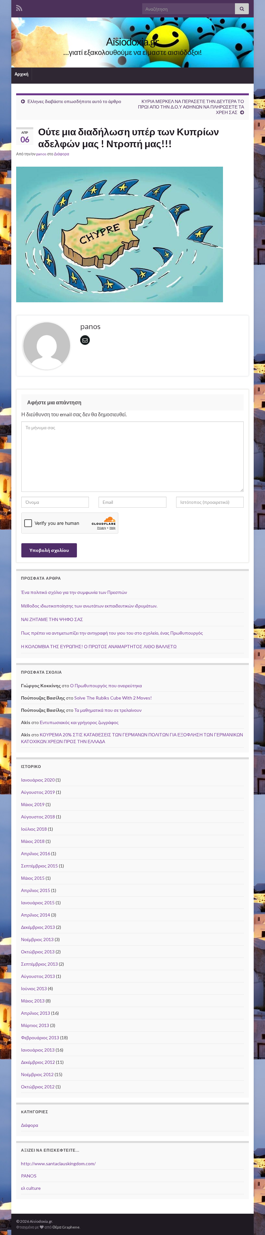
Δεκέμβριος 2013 (38, 927)
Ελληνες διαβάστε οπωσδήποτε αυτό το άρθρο (74, 101)
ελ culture (31, 1188)
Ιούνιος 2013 (34, 988)
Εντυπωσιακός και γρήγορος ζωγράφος (79, 722)
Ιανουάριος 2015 (38, 902)
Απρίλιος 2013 (35, 1013)
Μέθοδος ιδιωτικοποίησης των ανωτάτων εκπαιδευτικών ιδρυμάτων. (89, 605)
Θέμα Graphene (66, 1227)
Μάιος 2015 (33, 878)
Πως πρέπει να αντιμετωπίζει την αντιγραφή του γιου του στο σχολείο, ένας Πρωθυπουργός (112, 633)
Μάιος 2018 (33, 841)
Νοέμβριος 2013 (37, 939)
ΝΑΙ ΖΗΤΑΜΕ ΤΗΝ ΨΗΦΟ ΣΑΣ (52, 619)
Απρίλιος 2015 (35, 890)
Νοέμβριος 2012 (37, 1074)
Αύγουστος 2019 (38, 792)
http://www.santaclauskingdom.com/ (58, 1163)
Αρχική (21, 74)
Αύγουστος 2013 (38, 976)
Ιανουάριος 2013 (38, 1050)
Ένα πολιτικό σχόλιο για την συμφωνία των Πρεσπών (74, 592)
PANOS (29, 1175)
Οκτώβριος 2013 (38, 951)
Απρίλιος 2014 (35, 915)
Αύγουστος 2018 (38, 816)
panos (41, 153)
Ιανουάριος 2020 (38, 780)
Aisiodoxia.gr (132, 41)
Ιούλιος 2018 (34, 829)
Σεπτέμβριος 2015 (39, 865)
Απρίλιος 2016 (35, 853)
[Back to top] (250, 1220)
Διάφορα (61, 153)
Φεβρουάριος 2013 (40, 1037)
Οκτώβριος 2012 (38, 1086)
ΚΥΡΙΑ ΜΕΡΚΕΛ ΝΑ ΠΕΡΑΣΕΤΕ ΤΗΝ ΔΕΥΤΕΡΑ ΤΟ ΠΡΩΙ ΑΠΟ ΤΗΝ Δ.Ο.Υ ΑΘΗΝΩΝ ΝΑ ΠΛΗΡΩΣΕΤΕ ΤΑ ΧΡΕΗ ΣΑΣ (191, 107)
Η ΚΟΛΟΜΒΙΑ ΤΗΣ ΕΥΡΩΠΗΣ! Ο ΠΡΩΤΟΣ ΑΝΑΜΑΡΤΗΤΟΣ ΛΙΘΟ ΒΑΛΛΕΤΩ (98, 646)
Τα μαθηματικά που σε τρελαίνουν (108, 710)
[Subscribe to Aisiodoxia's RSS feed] (19, 7)
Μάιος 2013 (33, 1000)
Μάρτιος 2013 (35, 1025)
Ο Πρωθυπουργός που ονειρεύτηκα (106, 685)
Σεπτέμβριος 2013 (39, 964)
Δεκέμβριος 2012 (38, 1062)
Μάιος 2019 (33, 804)
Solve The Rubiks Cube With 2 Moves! (113, 698)
